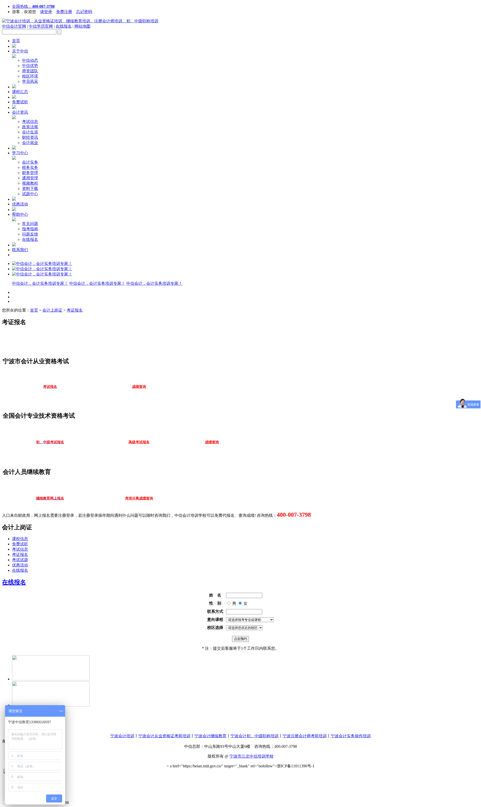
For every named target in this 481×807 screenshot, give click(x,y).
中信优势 (30, 65)
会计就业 (30, 142)
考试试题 (20, 560)
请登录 (46, 12)
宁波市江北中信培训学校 (251, 756)
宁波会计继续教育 (210, 736)
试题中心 (30, 194)
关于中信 (20, 51)
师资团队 (30, 71)
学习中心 (20, 153)
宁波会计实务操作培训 (351, 736)
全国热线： (33, 6)
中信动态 (30, 60)
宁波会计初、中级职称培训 (254, 736)
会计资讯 (20, 112)
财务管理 (30, 173)
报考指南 (30, 229)
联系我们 (20, 250)
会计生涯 (30, 132)
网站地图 (82, 26)
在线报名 (64, 26)
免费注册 (64, 12)
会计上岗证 (52, 310)
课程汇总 (20, 92)
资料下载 (30, 188)
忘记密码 (84, 12)
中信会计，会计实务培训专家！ (40, 283)
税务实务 (30, 167)
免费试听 (20, 102)
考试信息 (30, 121)
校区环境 (30, 76)
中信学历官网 (41, 26)
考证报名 (75, 310)
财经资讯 (30, 137)
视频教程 (30, 183)
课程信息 (20, 539)
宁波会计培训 (122, 736)
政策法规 (30, 127)
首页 (16, 41)
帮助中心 (20, 214)
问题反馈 (30, 234)
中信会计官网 (14, 26)
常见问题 (30, 224)
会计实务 (30, 162)
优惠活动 (20, 204)
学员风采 (30, 81)
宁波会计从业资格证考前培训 (164, 736)
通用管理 (30, 178)
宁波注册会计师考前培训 (305, 736)
